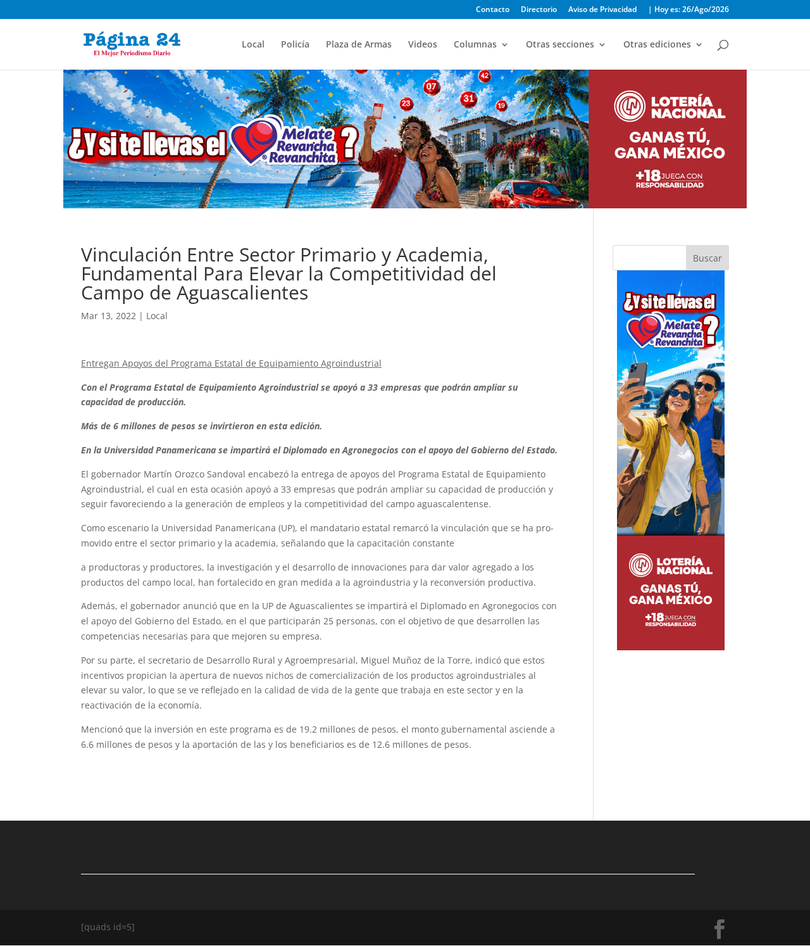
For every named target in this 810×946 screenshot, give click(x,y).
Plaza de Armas (359, 45)
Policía (295, 45)
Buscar (707, 258)
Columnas (475, 45)
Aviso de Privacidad (602, 10)
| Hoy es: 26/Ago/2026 (688, 10)
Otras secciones (560, 45)
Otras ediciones (657, 45)
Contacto (492, 10)
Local (253, 45)
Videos (422, 45)
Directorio (539, 10)
